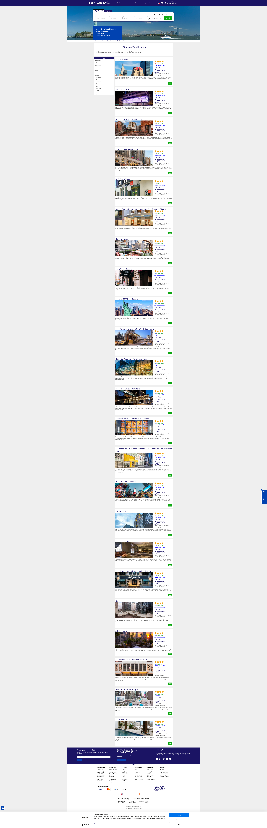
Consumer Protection (164, 776)
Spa (96, 92)
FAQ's (136, 769)
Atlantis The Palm (113, 769)
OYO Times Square (123, 179)
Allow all (179, 815)
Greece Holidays (100, 777)
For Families (98, 81)
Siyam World (111, 775)
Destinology (149, 771)
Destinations (120, 2)
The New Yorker (122, 59)
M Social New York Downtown (127, 389)
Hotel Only (108, 11)
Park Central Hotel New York (127, 149)
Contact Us (124, 772)
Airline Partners (125, 773)
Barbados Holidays (101, 775)
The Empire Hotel (122, 719)
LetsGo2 (149, 772)
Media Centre (125, 779)
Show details (97, 823)
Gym (97, 83)
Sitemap (123, 777)
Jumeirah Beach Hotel (114, 771)
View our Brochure (139, 779)
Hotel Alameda (121, 239)
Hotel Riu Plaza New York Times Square (132, 359)
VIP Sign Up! (264, 495)
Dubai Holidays (100, 769)
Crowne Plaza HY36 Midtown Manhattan (132, 419)
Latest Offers (137, 771)
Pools (97, 86)
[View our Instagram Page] (160, 758)
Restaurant (98, 88)
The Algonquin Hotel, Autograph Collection (133, 571)
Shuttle (97, 90)
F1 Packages (137, 772)
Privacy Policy (163, 775)
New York (112, 40)
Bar (96, 79)
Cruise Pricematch (151, 779)
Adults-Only (98, 77)
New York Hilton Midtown (126, 481)
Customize (178, 819)
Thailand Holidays (100, 772)
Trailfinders (149, 776)
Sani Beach (111, 776)
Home (98, 40)
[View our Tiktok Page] (163, 758)
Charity (123, 782)
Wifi (96, 94)
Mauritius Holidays (101, 773)
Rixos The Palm (112, 772)
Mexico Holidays (100, 776)
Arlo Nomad (120, 511)
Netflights (149, 773)
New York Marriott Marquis (126, 689)
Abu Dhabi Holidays (101, 780)
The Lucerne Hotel (123, 541)
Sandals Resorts (112, 779)
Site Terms (162, 769)
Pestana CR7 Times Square (126, 299)
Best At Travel (150, 769)
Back (95, 40)
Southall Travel (150, 775)
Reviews (124, 775)
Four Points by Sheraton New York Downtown (134, 329)
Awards (123, 780)
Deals (130, 2)
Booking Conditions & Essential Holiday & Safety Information (164, 772)
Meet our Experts (138, 775)
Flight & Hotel (99, 11)
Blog (135, 773)
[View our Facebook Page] (157, 758)
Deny (179, 824)
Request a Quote (264, 502)
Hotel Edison (120, 601)
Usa (108, 40)
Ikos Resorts (112, 780)
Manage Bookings (147, 2)
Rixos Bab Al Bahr (113, 777)
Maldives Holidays (100, 771)
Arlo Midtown (121, 631)
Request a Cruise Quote (140, 777)
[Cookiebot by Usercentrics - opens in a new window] (85, 825)
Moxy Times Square (123, 269)
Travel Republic (150, 777)
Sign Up (79, 759)
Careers (123, 776)
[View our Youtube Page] (167, 758)
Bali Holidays (99, 782)
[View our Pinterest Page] (170, 758)
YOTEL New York (122, 89)
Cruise (137, 2)
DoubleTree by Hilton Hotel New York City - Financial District (140, 209)
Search (168, 18)
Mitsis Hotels (112, 782)
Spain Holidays (100, 779)
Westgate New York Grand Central (129, 119)
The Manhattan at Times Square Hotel (131, 659)
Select (170, 83)
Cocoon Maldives (113, 773)
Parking (97, 84)
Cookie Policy (163, 777)
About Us (124, 769)
